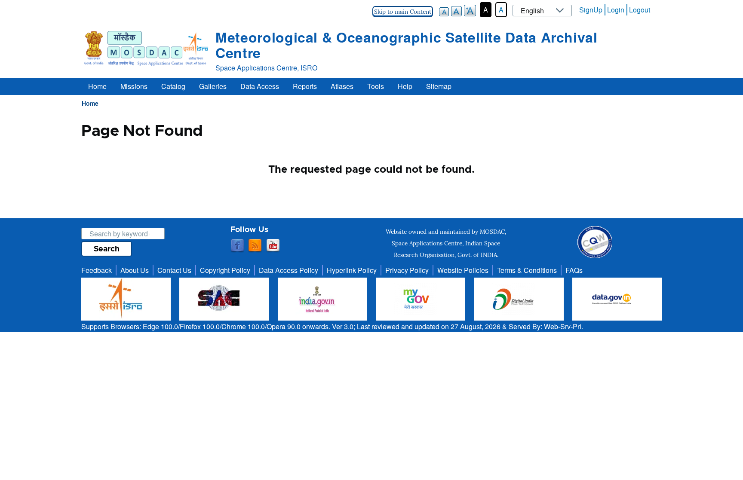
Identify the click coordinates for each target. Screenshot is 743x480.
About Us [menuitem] (134, 270)
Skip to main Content (402, 11)
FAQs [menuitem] (574, 270)
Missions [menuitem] (133, 86)
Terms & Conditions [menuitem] (527, 270)
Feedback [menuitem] (96, 270)
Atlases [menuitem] (342, 86)
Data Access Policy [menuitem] (288, 270)
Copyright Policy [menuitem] (225, 270)
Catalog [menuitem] (173, 86)
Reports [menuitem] (305, 86)
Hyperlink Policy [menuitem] (352, 270)
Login (615, 10)
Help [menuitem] (405, 86)
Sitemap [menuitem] (438, 86)
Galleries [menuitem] (213, 86)
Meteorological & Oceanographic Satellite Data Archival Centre (406, 44)
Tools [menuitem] (375, 86)
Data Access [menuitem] (259, 86)
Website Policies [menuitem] (462, 270)
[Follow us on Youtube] (273, 246)
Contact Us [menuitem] (174, 270)
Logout (639, 10)
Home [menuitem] (97, 86)
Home (90, 103)
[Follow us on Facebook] (237, 246)
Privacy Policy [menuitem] (407, 270)
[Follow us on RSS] (255, 246)
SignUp (590, 10)
